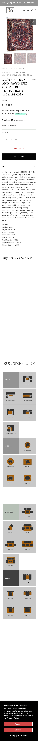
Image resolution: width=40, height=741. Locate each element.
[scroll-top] (33, 735)
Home (4, 66)
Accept (18, 724)
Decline (18, 730)
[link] (27, 378)
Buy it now (19, 155)
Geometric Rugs (16, 66)
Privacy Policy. (13, 718)
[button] (28, 10)
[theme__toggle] (24, 10)
